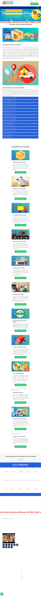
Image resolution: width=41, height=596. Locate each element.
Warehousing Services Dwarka (9, 125)
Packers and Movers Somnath (8, 578)
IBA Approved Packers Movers (26, 548)
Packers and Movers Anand (26, 549)
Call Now (23, 172)
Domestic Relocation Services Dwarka (10, 128)
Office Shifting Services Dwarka (9, 113)
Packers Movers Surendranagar (8, 581)
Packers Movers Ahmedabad (26, 531)
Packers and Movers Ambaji (7, 557)
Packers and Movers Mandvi (26, 543)
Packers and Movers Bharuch (7, 560)
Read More (17, 172)
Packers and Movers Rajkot (26, 542)
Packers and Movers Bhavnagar (27, 546)
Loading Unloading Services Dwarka (10, 131)
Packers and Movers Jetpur (26, 524)
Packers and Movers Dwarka (33, 15)
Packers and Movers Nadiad (7, 572)
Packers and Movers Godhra (26, 521)
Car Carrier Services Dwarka (8, 134)
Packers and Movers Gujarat (26, 530)
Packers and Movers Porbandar (27, 540)
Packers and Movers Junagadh (27, 525)
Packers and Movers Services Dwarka (10, 98)
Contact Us (20, 459)
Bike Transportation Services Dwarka (10, 107)
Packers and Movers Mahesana (27, 527)
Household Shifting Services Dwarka (10, 101)
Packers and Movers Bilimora (7, 563)
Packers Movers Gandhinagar (26, 537)
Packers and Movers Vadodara (27, 533)
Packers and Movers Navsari (7, 584)
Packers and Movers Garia (7, 569)
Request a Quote (34, 4)
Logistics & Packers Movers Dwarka (10, 119)
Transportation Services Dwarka (9, 110)
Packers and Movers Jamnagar (27, 522)
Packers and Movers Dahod (7, 566)
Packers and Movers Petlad (26, 528)
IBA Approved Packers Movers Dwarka (10, 116)
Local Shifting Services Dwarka (9, 122)
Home (26, 15)
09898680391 (28, 566)
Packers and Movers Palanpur (27, 539)
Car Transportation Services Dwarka (10, 104)
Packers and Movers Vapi (25, 534)
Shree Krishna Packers (25, 551)
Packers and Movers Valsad (26, 536)
